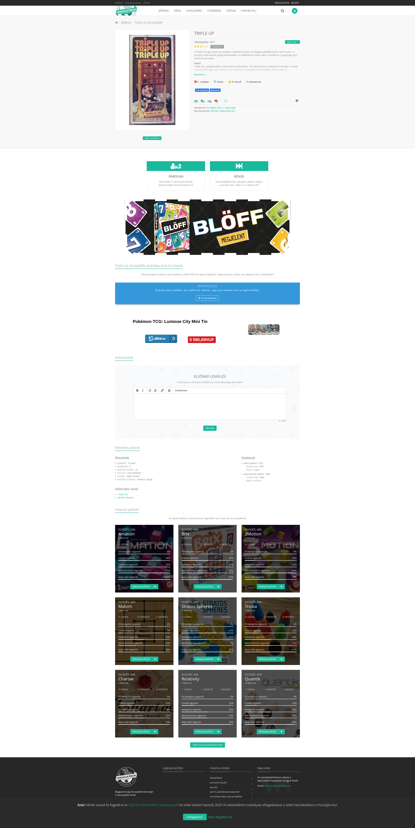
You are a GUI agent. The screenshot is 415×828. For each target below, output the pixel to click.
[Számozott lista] (155, 390)
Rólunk (213, 787)
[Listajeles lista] (150, 390)
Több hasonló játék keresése (207, 744)
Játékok (164, 10)
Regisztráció (216, 778)
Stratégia (211, 107)
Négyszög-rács (227, 110)
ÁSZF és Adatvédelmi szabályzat (224, 792)
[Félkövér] (137, 390)
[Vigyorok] (169, 390)
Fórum (231, 10)
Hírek (177, 10)
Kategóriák (194, 10)
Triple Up (122, 494)
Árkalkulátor (282, 2)
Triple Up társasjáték (148, 22)
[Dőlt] (143, 390)
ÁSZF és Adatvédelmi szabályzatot (153, 805)
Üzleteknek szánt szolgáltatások (226, 796)
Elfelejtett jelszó (218, 782)
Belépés (295, 2)
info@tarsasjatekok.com (277, 785)
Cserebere (214, 10)
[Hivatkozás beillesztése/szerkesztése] (162, 390)
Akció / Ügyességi (226, 107)
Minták (214, 110)
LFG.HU (146, 2)
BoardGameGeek (133, 2)
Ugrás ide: (292, 42)
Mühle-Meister (125, 497)
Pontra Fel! (248, 10)
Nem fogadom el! (220, 817)
